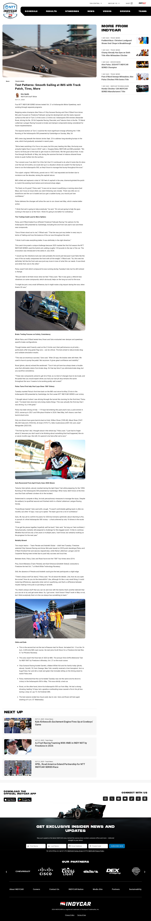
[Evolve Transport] (91, 871)
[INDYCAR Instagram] (105, 799)
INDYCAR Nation (76, 889)
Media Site (98, 889)
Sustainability (135, 889)
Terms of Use (81, 915)
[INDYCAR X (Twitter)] (112, 799)
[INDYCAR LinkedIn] (144, 799)
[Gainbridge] (136, 871)
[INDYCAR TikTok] (131, 799)
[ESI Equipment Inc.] (68, 871)
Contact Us (54, 889)
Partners (116, 889)
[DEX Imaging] (46, 871)
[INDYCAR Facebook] (118, 799)
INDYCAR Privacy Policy (96, 851)
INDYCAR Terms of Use (75, 851)
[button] (6, 872)
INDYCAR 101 (113, 3)
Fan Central (95, 3)
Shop (128, 3)
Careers (36, 889)
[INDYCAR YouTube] (125, 799)
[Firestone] (113, 871)
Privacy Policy (69, 915)
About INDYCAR (16, 889)
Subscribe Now (117, 846)
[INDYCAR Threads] (138, 799)
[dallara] (23, 871)
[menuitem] (31, 11)
